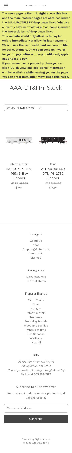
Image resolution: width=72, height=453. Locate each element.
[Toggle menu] (5, 5)
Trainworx (36, 317)
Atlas (36, 304)
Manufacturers (36, 277)
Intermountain (36, 313)
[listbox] (29, 108)
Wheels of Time (36, 330)
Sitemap (36, 257)
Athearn (36, 308)
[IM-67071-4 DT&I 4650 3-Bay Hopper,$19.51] (19, 140)
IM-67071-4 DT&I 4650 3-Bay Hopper (19, 173)
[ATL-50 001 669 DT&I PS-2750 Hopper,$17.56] (53, 140)
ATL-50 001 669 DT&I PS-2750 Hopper (53, 173)
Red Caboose (36, 334)
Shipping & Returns (36, 249)
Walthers (36, 338)
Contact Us (36, 253)
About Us (36, 241)
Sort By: (11, 107)
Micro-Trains (36, 300)
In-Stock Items (36, 281)
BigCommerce (42, 439)
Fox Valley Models (36, 321)
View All (36, 342)
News (36, 245)
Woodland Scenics (36, 325)
